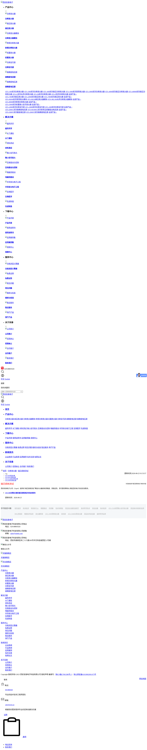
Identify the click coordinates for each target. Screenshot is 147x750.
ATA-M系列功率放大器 (42, 94)
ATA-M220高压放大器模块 (37, 99)
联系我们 (30, 466)
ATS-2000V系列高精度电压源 (37, 112)
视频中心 (34, 438)
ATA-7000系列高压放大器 (53, 97)
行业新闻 (15, 457)
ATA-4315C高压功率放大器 (11, 478)
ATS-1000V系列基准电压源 (15, 112)
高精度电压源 (82, 419)
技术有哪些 (59, 508)
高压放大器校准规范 (72, 508)
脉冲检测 (103, 508)
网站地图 (142, 679)
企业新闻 (8, 457)
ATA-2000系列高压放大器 (33, 97)
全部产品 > (73, 94)
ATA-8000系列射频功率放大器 (16, 102)
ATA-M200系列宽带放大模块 (16, 99)
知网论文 (37, 457)
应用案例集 (26, 438)
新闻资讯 (4, 643)
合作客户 (23, 466)
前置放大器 (52, 419)
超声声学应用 (101, 514)
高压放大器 (18, 419)
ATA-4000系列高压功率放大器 (116, 92)
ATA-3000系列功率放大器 (95, 92)
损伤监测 (18, 508)
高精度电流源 (71, 419)
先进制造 (84, 428)
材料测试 (23, 428)
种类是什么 (35, 508)
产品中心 (4, 570)
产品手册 (8, 438)
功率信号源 (61, 419)
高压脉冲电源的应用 (137, 508)
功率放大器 (9, 419)
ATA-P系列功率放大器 (59, 94)
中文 (2, 379)
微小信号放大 (32, 428)
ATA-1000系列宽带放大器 (75, 92)
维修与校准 (36, 447)
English (7, 379)
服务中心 (4, 623)
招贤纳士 (15, 466)
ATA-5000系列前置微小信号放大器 (18, 104)
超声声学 (8, 428)
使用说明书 (16, 438)
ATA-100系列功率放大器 (14, 92)
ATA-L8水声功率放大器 (10, 480)
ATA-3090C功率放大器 (10, 477)
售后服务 (44, 447)
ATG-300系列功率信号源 (54, 107)
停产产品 (52, 447)
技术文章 (30, 457)
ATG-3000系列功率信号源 (35, 107)
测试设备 (95, 508)
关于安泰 (4, 660)
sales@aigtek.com (16, 533)
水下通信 (15, 428)
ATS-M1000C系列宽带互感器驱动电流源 (43, 110)
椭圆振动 (44, 508)
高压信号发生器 (89, 514)
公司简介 (8, 466)
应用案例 (23, 457)
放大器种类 (39, 514)
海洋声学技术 (85, 508)
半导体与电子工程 (66, 428)
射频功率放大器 (42, 419)
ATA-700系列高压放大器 (14, 97)
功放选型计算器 (11, 447)
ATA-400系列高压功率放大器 (54, 92)
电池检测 (26, 508)
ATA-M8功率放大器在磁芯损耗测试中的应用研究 (20, 493)
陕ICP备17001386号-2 (64, 674)
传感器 (51, 508)
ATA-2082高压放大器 (10, 475)
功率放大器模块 (29, 419)
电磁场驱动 (54, 428)
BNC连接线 (18, 514)
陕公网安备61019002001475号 (85, 674)
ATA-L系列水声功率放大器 (22, 94)
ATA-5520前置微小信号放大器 (118, 508)
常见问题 (28, 447)
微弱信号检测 (28, 514)
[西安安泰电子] (7, 2)
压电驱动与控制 (44, 428)
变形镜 (63, 514)
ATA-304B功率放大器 (75, 514)
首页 (4, 471)
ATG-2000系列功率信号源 (15, 107)
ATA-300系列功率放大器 (33, 92)
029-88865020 (9, 689)
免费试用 (21, 447)
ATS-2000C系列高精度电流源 (16, 110)
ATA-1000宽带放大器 (52, 514)
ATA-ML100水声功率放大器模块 (60, 99)
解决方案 (4, 595)
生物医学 (77, 428)
